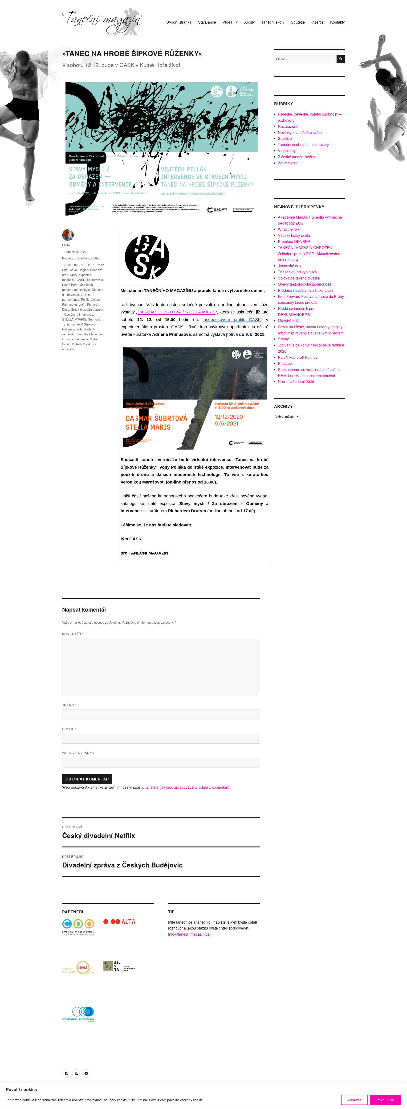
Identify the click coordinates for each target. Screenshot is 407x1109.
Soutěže (298, 22)
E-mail (69, 729)
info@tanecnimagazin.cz (188, 934)
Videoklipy (287, 150)
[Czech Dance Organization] (78, 935)
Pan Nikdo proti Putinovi (298, 357)
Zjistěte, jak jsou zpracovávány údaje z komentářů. (188, 787)
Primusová (69, 304)
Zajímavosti (287, 163)
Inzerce (317, 22)
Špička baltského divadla (299, 278)
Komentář (73, 634)
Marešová (86, 284)
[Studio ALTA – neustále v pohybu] (119, 935)
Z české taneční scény (296, 156)
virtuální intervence (75, 339)
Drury (73, 274)
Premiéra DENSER (294, 241)
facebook (68, 279)
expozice (85, 274)
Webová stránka (78, 752)
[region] (203, 1095)
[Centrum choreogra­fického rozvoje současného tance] (119, 976)
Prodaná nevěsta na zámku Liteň (305, 290)
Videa (227, 22)
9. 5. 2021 (88, 265)
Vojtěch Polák (81, 344)
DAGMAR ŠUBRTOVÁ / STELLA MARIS (177, 312)
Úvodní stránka (178, 22)
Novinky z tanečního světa (80, 258)
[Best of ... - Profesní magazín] (78, 976)
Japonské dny (289, 265)
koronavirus (95, 279)
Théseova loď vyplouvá (297, 272)
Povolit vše (385, 1099)
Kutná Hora (69, 284)
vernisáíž (68, 334)
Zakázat (354, 1099)
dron (65, 274)
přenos (95, 299)
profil (82, 304)
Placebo (285, 363)
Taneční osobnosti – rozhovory (303, 144)
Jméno (69, 705)
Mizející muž (288, 320)
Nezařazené (288, 126)
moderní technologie (76, 289)
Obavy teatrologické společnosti (304, 284)
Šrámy (283, 339)
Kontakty (337, 22)
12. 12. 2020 (70, 265)
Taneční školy (272, 22)
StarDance (207, 22)
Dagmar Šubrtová (90, 269)
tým (95, 329)
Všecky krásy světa (294, 235)
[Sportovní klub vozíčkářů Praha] (78, 1018)
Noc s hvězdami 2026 (296, 381)
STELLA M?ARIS (74, 319)
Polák (85, 299)
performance (70, 299)
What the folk (289, 229)
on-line (85, 294)
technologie (83, 329)
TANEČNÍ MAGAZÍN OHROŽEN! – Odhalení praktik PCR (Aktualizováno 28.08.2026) (309, 254)
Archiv (249, 22)
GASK (81, 279)
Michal (66, 245)
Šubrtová (94, 319)
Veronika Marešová (90, 334)
